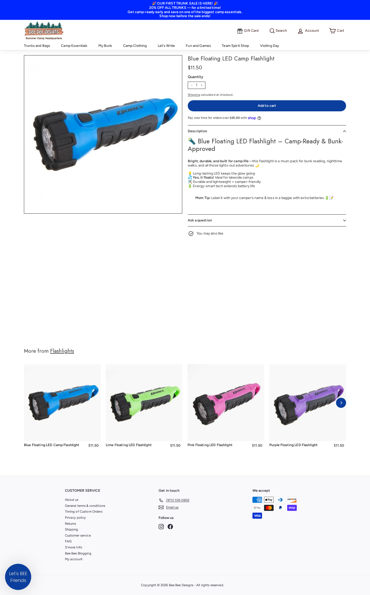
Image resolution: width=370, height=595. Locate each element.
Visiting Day (269, 46)
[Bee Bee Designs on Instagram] (161, 526)
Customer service (78, 535)
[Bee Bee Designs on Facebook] (170, 526)
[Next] (341, 403)
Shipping (194, 94)
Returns (70, 523)
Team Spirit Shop (235, 46)
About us (72, 500)
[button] (18, 577)
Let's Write (166, 46)
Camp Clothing (135, 46)
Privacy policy (75, 517)
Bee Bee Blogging (78, 553)
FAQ (68, 541)
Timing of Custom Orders (83, 511)
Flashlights (62, 351)
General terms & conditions (85, 506)
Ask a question (200, 220)
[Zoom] (103, 134)
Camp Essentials (74, 46)
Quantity (195, 77)
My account (74, 559)
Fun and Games (198, 46)
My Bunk (105, 46)
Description (197, 131)
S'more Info (74, 547)
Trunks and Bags (37, 46)
